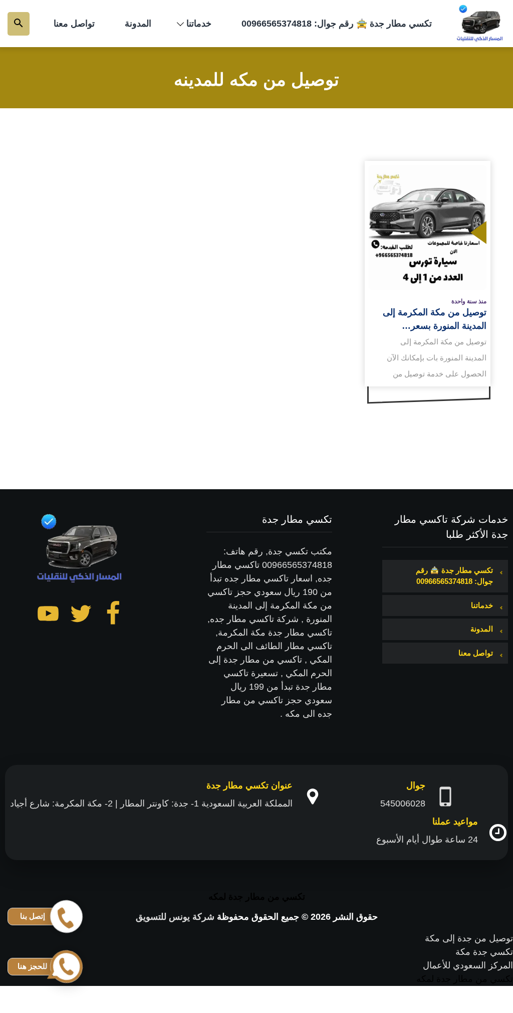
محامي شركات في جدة (469, 1006)
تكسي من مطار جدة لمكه (256, 897)
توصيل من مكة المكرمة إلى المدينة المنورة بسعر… (434, 319)
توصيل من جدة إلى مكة (469, 938)
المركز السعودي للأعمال (468, 965)
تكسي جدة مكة (484, 952)
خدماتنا (198, 24)
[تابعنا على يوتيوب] (48, 615)
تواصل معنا (74, 24)
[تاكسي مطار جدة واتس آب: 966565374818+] (480, 24)
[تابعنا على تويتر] (80, 615)
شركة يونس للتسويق (175, 917)
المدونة (138, 24)
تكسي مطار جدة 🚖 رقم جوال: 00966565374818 (336, 24)
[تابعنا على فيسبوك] (113, 615)
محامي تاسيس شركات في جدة (454, 992)
